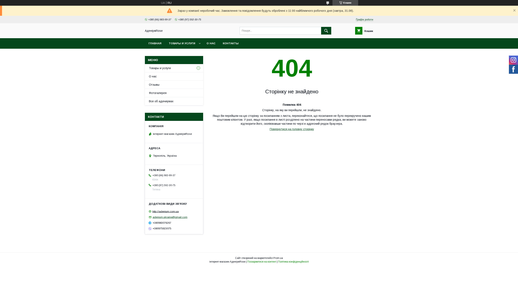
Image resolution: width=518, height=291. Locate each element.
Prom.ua (278, 258)
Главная (155, 43)
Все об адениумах (161, 101)
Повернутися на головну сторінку (292, 129)
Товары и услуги (182, 43)
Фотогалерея (158, 93)
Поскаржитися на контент (261, 261)
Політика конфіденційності (293, 261)
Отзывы (154, 84)
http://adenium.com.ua (165, 211)
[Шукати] (326, 31)
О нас (211, 43)
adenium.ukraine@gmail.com (170, 217)
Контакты (231, 43)
